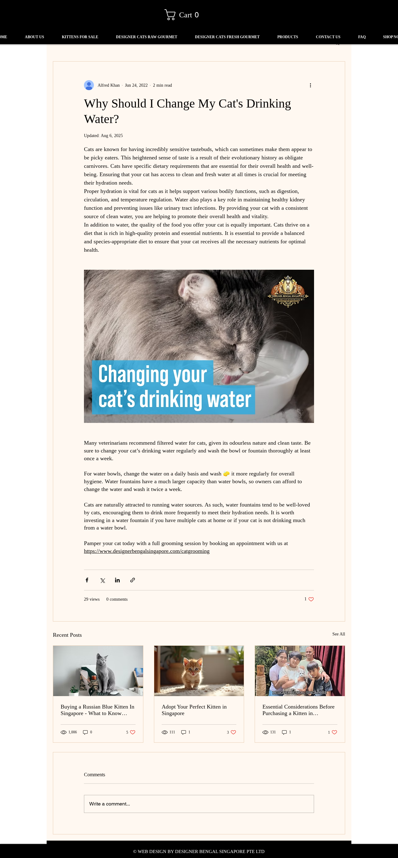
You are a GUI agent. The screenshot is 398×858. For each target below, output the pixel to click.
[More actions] (310, 85)
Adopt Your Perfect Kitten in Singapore (194, 710)
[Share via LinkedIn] (117, 580)
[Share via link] (133, 580)
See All (338, 634)
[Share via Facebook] (87, 580)
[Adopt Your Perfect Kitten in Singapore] (199, 671)
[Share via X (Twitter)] (102, 580)
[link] (184, 14)
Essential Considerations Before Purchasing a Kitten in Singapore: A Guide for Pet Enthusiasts (298, 710)
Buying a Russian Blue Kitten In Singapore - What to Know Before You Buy (97, 710)
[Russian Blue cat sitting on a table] (98, 671)
